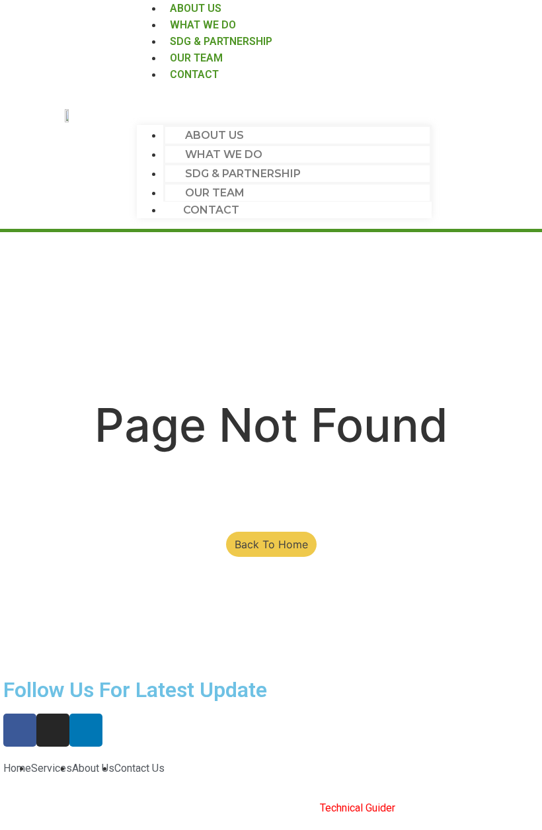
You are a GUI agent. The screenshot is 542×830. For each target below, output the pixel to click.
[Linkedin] (85, 730)
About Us (214, 135)
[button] (284, 109)
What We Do (223, 154)
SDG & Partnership (243, 173)
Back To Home (271, 544)
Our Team (215, 193)
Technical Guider (357, 808)
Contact (194, 74)
